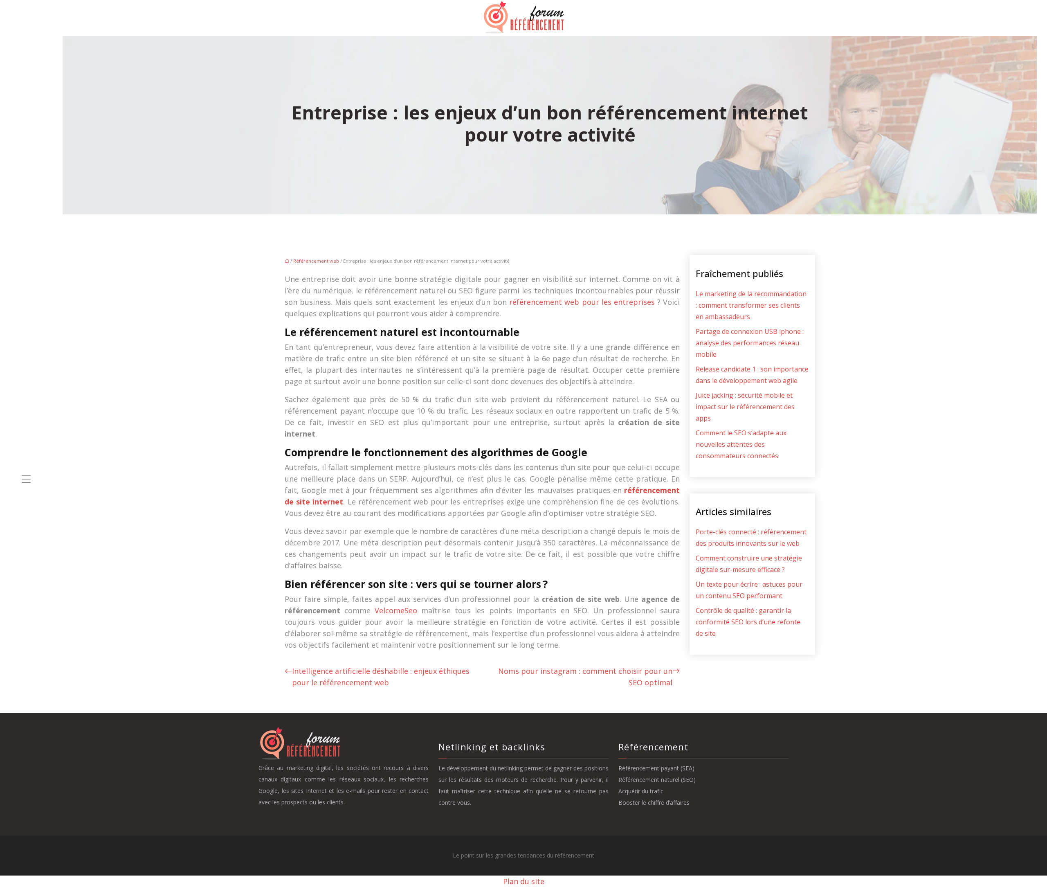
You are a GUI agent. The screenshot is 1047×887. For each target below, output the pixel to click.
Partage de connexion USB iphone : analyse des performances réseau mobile (750, 343)
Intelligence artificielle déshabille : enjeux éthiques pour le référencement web (381, 676)
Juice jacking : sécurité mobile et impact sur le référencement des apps (745, 407)
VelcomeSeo (396, 610)
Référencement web (316, 261)
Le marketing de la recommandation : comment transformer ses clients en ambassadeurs (751, 305)
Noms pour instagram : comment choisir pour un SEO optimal (585, 676)
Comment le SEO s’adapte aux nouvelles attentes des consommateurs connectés (741, 444)
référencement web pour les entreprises (582, 302)
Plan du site (523, 881)
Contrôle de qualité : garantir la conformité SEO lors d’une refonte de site (748, 622)
